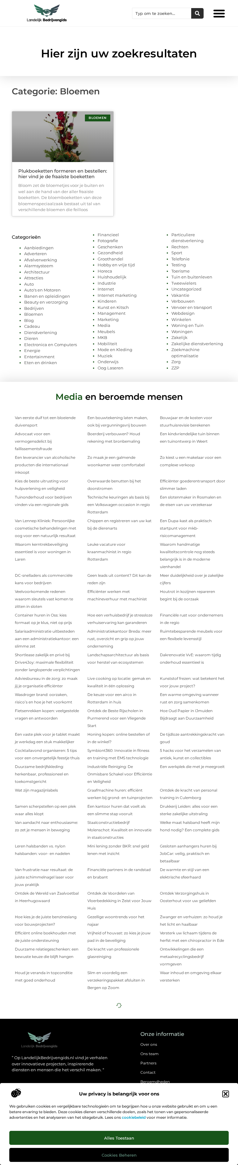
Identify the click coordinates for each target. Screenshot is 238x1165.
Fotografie (108, 240)
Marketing (108, 319)
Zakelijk (179, 337)
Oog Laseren (110, 367)
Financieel (108, 234)
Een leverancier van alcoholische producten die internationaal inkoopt (45, 465)
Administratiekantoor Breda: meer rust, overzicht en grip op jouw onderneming (119, 638)
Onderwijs (108, 361)
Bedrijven (34, 308)
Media (104, 325)
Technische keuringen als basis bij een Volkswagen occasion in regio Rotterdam (118, 504)
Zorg (176, 361)
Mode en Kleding (115, 349)
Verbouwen (183, 301)
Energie (32, 350)
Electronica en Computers (50, 344)
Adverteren (35, 253)
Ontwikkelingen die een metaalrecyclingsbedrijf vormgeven (182, 956)
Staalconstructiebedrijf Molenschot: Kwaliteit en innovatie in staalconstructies (119, 830)
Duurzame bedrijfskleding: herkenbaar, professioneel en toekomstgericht (41, 774)
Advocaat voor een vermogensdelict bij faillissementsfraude (33, 441)
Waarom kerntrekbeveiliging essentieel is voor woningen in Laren (43, 552)
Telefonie (180, 258)
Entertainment (39, 356)
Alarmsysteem (38, 265)
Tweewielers (183, 283)
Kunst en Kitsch (113, 307)
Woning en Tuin (187, 325)
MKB (102, 337)
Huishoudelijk (112, 276)
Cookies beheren (119, 1155)
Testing (178, 264)
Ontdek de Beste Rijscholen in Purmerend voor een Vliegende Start (116, 718)
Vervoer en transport (191, 307)
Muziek (105, 355)
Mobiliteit (107, 343)
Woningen (182, 331)
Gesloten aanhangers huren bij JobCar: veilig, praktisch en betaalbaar (188, 853)
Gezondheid (110, 252)
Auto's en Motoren (42, 289)
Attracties (33, 277)
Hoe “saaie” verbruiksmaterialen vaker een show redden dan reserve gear (189, 1020)
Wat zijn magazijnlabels (36, 790)
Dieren (31, 338)
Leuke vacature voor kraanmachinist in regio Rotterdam (109, 552)
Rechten (179, 246)
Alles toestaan (119, 1138)
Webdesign (183, 313)
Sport (176, 252)
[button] (226, 1094)
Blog (29, 320)
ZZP (175, 367)
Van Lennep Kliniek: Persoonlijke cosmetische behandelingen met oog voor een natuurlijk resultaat (45, 528)
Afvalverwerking (40, 259)
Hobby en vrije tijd (116, 264)
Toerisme (180, 271)
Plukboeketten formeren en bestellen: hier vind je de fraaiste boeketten (62, 173)
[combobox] (161, 13)
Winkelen (181, 319)
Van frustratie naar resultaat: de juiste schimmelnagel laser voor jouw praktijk (44, 877)
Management (112, 313)
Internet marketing (117, 295)
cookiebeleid (134, 1117)
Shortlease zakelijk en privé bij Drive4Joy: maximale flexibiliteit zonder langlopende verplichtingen (47, 662)
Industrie (107, 283)
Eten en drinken (40, 362)
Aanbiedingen (39, 247)
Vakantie (180, 295)
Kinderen (107, 301)
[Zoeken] (197, 13)
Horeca (105, 271)
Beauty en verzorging (46, 302)
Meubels (106, 331)
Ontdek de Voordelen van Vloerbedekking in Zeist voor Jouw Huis (119, 900)
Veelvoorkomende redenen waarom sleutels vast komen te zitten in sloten (44, 599)
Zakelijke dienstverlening (197, 343)
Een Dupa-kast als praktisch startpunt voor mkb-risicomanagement (186, 528)
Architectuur (37, 271)
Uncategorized (186, 289)
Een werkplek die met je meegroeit (192, 766)
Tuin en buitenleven (191, 276)
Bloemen (33, 314)
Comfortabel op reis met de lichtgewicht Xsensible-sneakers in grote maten (119, 1059)
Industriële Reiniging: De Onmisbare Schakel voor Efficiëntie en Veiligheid (119, 774)
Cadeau (32, 326)
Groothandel (110, 258)
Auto (29, 284)
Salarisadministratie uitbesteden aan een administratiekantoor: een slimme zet (47, 638)
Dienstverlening (40, 332)
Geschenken (110, 246)
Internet (106, 289)
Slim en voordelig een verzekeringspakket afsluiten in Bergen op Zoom (116, 980)
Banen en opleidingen (47, 296)
